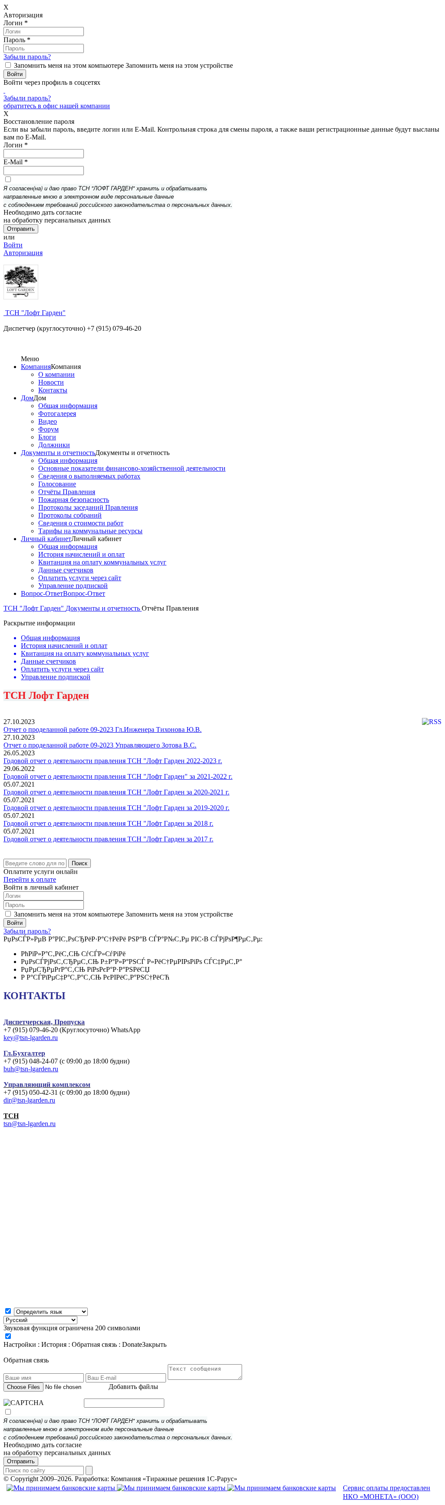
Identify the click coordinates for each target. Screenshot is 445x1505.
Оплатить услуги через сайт (79, 577)
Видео (47, 421)
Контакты (52, 390)
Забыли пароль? (27, 56)
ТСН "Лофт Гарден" (34, 312)
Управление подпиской (73, 585)
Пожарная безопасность (73, 499)
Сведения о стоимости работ (80, 523)
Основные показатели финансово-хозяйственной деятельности (132, 468)
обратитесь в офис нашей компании (56, 106)
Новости (51, 382)
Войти (13, 245)
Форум (48, 429)
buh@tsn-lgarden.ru (30, 1069)
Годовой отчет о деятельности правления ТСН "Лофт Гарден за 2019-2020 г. (116, 807)
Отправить (21, 1461)
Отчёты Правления (66, 491)
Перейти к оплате (29, 879)
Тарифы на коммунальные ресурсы (90, 531)
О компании (56, 374)
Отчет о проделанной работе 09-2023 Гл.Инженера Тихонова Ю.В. (102, 729)
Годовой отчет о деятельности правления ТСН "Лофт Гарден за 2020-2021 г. (116, 792)
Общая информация (67, 405)
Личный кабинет (46, 538)
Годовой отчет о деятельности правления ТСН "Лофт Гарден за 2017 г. (108, 839)
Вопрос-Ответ (42, 593)
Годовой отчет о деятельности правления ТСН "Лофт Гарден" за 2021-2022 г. (117, 776)
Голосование (57, 484)
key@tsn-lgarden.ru (30, 1037)
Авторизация (23, 252)
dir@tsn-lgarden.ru (29, 1100)
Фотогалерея (57, 413)
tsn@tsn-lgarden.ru (29, 1123)
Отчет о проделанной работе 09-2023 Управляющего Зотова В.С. (99, 745)
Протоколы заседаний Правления (88, 507)
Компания (36, 366)
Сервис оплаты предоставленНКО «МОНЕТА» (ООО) (386, 1492)
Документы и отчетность (58, 452)
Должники (54, 445)
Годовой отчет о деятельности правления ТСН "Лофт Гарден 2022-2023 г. (112, 760)
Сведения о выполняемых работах (89, 476)
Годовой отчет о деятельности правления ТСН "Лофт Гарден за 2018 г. (108, 823)
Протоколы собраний (70, 515)
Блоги (47, 437)
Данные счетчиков (65, 570)
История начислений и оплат (81, 554)
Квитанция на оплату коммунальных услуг (102, 562)
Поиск (79, 863)
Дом (27, 398)
